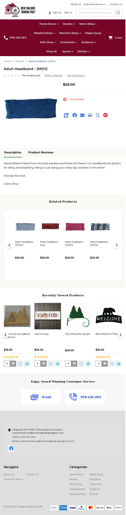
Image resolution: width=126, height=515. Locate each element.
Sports (66, 51)
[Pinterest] (105, 115)
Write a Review (53, 75)
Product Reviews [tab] (40, 152)
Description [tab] (12, 152)
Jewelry (68, 23)
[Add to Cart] (24, 271)
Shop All (51, 51)
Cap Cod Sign (41, 334)
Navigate (11, 467)
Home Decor (47, 23)
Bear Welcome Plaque (108, 334)
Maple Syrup (93, 33)
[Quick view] (31, 271)
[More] (57, 24)
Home (7, 61)
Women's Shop (69, 33)
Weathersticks (43, 33)
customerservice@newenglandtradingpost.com (47, 441)
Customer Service (93, 4)
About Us (76, 4)
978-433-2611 (28, 437)
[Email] (82, 115)
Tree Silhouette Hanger (77, 334)
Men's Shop (86, 23)
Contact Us (116, 4)
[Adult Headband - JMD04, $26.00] (75, 226)
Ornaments (67, 42)
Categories (78, 467)
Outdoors (87, 42)
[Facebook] (75, 115)
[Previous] (9, 245)
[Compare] (27, 364)
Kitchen (82, 51)
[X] (98, 115)
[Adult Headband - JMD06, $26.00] (100, 226)
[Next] (117, 245)
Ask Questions (76, 75)
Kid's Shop (46, 42)
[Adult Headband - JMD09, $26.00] (25, 226)
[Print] (90, 115)
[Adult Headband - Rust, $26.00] (50, 226)
